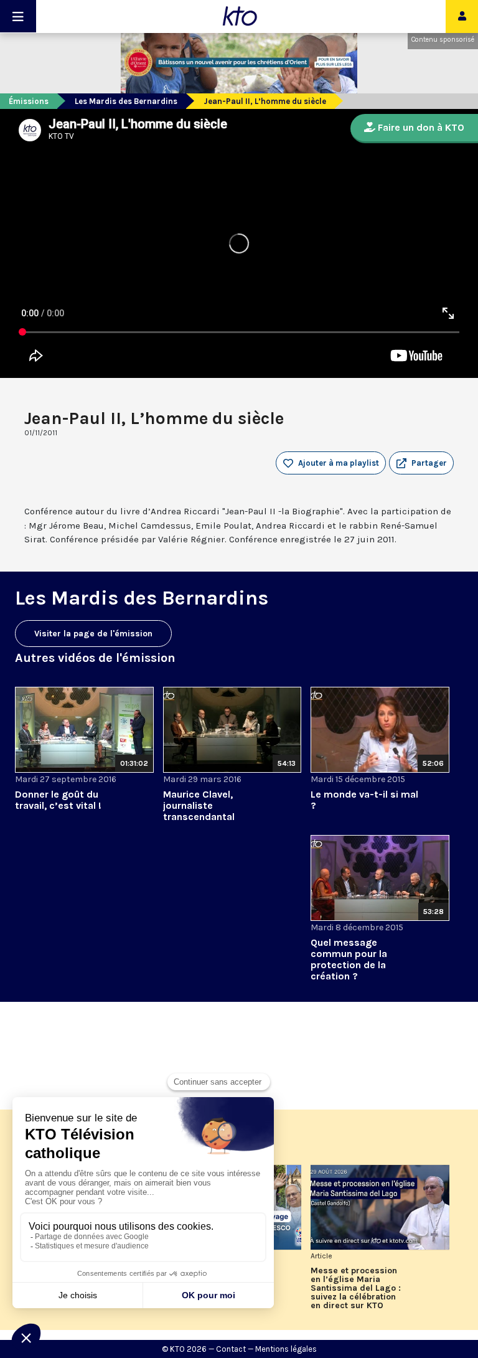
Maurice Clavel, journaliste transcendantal (199, 805)
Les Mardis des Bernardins (126, 101)
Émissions (29, 101)
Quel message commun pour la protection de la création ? (349, 959)
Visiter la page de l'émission (93, 633)
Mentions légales (286, 1349)
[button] (421, 463)
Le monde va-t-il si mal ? (364, 799)
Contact (231, 1349)
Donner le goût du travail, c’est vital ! (58, 799)
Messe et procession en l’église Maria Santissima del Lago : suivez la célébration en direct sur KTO (356, 1288)
